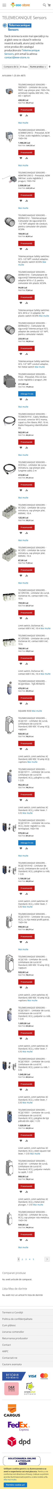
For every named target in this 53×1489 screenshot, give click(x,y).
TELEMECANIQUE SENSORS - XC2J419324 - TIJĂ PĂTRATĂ (32, 682)
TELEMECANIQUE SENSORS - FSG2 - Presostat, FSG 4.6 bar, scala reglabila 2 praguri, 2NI (32, 377)
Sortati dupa (21, 66)
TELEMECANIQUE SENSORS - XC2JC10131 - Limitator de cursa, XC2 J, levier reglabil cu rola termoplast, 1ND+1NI (34, 824)
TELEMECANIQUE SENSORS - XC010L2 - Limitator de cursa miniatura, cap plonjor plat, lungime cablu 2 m (32, 466)
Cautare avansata (12, 1364)
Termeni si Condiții (12, 1312)
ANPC (5, 1351)
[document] (27, 1477)
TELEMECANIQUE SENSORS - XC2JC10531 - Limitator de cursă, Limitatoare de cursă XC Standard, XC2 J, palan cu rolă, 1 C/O (34, 1064)
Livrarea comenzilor (13, 1331)
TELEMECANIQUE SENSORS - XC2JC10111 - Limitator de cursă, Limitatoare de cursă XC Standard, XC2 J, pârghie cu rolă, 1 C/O (34, 775)
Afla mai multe (10, 1479)
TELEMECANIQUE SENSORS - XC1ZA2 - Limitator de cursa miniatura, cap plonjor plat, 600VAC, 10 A (32, 509)
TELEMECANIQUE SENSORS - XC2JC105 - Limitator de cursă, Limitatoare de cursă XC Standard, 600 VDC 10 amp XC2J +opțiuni (33, 962)
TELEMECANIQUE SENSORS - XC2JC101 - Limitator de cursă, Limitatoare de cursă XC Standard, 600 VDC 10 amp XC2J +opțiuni (33, 724)
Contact (6, 1344)
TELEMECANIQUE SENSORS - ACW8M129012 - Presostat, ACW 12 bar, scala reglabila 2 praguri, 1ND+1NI (34, 134)
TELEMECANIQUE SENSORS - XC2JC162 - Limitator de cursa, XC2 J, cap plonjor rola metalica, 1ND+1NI (33, 1216)
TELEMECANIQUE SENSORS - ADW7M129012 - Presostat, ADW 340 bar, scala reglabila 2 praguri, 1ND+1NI (34, 176)
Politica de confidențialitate (17, 1319)
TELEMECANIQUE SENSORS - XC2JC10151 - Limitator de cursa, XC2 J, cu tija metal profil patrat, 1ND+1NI (34, 918)
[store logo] (20, 5)
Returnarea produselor (15, 1338)
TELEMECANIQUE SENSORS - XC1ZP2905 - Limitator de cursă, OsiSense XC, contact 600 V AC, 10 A (33, 639)
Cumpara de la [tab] (11, 66)
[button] (20, 115)
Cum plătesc (9, 1325)
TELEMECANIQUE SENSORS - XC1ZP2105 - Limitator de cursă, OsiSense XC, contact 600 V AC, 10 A (33, 594)
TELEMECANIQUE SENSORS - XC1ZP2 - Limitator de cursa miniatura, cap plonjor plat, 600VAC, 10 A (32, 551)
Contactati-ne (9, 1357)
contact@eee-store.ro (16, 57)
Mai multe (23, 122)
